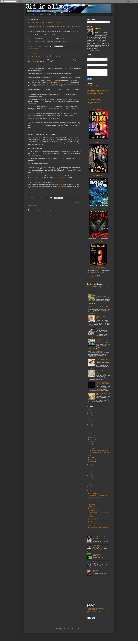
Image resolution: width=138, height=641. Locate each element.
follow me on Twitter (105, 288)
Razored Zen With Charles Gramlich (97, 495)
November (92, 437)
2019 (90, 422)
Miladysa (90, 514)
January (92, 461)
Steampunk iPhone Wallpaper (101, 371)
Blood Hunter (96, 570)
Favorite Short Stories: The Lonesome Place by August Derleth (103, 384)
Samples (49, 14)
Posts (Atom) (38, 205)
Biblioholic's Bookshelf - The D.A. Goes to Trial (103, 394)
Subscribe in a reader (92, 85)
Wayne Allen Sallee (93, 493)
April (91, 455)
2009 (90, 473)
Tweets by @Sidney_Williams (94, 286)
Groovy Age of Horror (93, 510)
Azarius (95, 561)
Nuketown (90, 516)
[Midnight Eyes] (90, 556)
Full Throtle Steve (92, 508)
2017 (90, 426)
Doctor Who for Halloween (95, 351)
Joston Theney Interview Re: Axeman (44, 22)
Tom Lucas (59, 184)
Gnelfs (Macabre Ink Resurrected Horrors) (101, 537)
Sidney (99, 28)
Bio (33, 14)
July (91, 444)
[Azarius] (90, 564)
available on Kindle (53, 80)
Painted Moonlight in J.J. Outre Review (98, 276)
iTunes (103, 208)
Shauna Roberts (92, 523)
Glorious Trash (92, 506)
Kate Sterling (91, 525)
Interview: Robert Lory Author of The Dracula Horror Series (101, 317)
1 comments (45, 46)
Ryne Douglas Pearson (94, 522)
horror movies (35, 48)
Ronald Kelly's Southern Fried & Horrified (98, 512)
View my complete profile (93, 50)
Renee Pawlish (92, 520)
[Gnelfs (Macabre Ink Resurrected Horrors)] (90, 539)
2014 (90, 433)
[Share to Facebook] (60, 46)
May (91, 448)
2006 (90, 479)
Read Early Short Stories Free (98, 268)
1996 (90, 484)
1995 (90, 486)
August (92, 441)
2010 (90, 471)
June (91, 446)
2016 (90, 428)
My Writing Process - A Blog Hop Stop (45, 56)
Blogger (80, 629)
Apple (102, 142)
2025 (90, 409)
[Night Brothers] (90, 548)
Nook (99, 142)
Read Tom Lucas (61, 186)
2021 (90, 418)
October (92, 439)
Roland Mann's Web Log (94, 497)
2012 (90, 466)
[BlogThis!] (57, 46)
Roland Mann (31, 60)
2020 (90, 420)
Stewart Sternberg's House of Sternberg (98, 527)
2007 (90, 477)
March (91, 457)
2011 (90, 468)
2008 (90, 475)
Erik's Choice (91, 504)
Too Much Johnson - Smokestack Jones (98, 499)
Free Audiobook (59, 14)
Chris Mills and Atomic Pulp (95, 518)
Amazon (95, 142)
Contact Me (40, 14)
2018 (90, 424)
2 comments (46, 197)
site (69, 41)
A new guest (99, 328)
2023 (90, 413)
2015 (90, 431)
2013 (90, 464)
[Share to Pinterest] (62, 46)
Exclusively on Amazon (98, 241)
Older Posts (78, 203)
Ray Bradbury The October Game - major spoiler (103, 295)
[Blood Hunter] (90, 573)
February (92, 459)
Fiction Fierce (91, 502)
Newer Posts (31, 203)
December (92, 435)
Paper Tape (75, 31)
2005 (90, 482)
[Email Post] (51, 46)
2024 (90, 411)
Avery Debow (91, 501)
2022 (90, 415)
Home (28, 14)
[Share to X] (59, 46)
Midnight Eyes (97, 554)
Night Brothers (96, 545)
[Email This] (55, 46)
